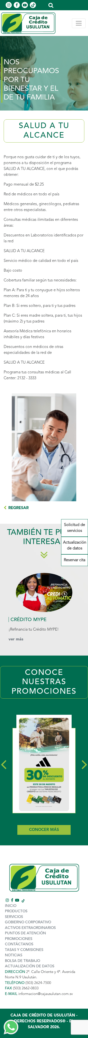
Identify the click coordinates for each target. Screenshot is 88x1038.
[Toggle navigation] (79, 23)
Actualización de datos (74, 545)
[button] (51, 5)
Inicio (10, 906)
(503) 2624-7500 (38, 983)
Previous (3, 764)
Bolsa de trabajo (22, 961)
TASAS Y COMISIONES (24, 950)
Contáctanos (19, 944)
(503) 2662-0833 (26, 988)
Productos (16, 911)
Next (84, 764)
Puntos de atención (25, 933)
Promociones (18, 939)
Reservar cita (74, 560)
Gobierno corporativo (28, 922)
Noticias (13, 955)
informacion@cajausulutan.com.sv (45, 994)
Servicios (14, 917)
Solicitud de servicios (74, 528)
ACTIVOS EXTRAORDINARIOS (30, 928)
